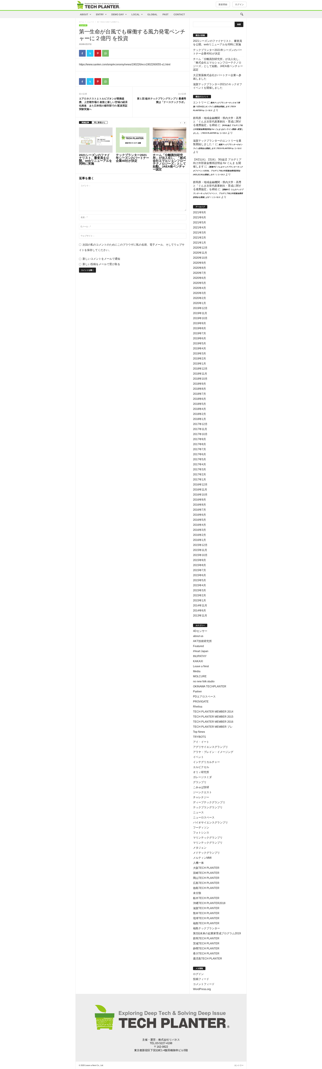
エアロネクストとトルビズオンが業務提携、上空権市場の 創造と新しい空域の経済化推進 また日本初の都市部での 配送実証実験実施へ (103, 104)
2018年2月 (199, 414)
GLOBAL (152, 14)
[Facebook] (82, 53)
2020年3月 (199, 293)
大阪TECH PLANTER (206, 867)
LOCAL (135, 14)
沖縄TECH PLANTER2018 (209, 903)
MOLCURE (200, 676)
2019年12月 (200, 308)
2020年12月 (200, 247)
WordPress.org (202, 989)
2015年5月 (199, 580)
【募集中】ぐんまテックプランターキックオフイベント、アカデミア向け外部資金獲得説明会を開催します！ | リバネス (218, 193)
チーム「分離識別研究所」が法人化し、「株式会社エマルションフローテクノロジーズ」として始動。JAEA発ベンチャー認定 (169, 162)
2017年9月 (199, 439)
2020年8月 (199, 267)
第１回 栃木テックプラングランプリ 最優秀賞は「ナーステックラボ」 (161, 100)
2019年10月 (200, 318)
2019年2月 (199, 358)
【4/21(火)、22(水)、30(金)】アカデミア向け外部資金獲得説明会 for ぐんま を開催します (217, 163)
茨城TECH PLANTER (206, 943)
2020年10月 (200, 257)
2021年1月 (199, 242)
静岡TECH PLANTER (206, 948)
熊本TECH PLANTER (206, 913)
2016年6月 (199, 514)
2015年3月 (199, 590)
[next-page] (184, 122)
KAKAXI (198, 661)
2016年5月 (199, 519)
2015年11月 (200, 550)
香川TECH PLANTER (206, 953)
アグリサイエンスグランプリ (210, 746)
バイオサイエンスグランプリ (210, 822)
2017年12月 (200, 424)
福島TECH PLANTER (206, 923)
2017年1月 (199, 479)
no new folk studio (203, 681)
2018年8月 (199, 388)
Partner (197, 691)
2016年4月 (199, 524)
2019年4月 (199, 348)
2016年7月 (199, 509)
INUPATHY (200, 656)
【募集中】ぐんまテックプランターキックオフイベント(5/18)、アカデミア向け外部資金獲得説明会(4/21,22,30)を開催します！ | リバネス (218, 171)
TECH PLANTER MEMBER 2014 (213, 711)
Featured (198, 646)
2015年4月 (199, 585)
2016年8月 (199, 504)
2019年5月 (199, 343)
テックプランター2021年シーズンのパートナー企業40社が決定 (132, 157)
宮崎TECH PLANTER (206, 872)
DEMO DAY (117, 14)
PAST (166, 14)
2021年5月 (199, 222)
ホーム (81, 22)
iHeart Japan (200, 651)
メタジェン (199, 847)
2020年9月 (199, 262)
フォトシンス (201, 832)
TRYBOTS (199, 736)
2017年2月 (199, 474)
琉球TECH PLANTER (206, 918)
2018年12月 (200, 368)
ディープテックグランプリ (209, 802)
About (84, 14)
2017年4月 (199, 464)
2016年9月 (199, 499)
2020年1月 (199, 303)
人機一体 (198, 862)
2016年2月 (199, 534)
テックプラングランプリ (208, 807)
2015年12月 (200, 545)
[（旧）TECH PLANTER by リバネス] (98, 5)
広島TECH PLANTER (206, 883)
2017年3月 (199, 469)
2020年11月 (200, 252)
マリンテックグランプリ (208, 837)
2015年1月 (199, 600)
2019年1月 (199, 363)
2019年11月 (200, 313)
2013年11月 (200, 615)
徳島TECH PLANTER (206, 888)
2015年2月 (199, 595)
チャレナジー (201, 797)
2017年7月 (199, 449)
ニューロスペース (203, 817)
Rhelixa (197, 706)
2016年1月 (199, 540)
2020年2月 (199, 298)
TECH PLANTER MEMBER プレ (213, 726)
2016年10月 (200, 494)
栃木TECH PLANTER (206, 898)
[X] (90, 53)
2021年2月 (199, 237)
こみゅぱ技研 (201, 787)
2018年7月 (199, 393)
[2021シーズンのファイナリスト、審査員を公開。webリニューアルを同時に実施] (96, 140)
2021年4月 (199, 227)
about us (198, 636)
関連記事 (85, 122)
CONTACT (179, 14)
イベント (198, 757)
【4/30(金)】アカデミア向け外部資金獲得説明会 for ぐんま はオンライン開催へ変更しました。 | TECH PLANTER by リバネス (218, 129)
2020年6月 (199, 277)
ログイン (239, 4)
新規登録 (223, 4)
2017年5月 (199, 459)
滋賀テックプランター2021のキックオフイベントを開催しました (217, 86)
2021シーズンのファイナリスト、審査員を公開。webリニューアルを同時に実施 (95, 159)
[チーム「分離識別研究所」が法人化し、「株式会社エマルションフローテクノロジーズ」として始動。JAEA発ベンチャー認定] (169, 140)
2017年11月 (200, 429)
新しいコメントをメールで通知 (101, 258)
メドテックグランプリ (206, 852)
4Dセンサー (200, 631)
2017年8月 (199, 444)
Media (196, 671)
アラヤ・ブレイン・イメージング (213, 752)
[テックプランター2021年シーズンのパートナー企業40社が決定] (132, 140)
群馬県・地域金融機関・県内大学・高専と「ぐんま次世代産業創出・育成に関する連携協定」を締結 (217, 121)
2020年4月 (199, 288)
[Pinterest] (97, 53)
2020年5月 (199, 283)
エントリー (199, 102)
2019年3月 (199, 353)
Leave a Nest (201, 666)
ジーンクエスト (202, 792)
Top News (199, 731)
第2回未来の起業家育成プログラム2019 (217, 933)
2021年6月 (199, 217)
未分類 (197, 893)
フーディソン (201, 827)
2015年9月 (199, 560)
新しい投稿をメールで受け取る (101, 264)
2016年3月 (199, 529)
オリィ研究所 (201, 772)
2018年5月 (199, 403)
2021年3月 (199, 232)
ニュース (90, 22)
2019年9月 (199, 323)
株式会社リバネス (169, 1039)
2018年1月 (199, 419)
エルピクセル (201, 767)
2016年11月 (200, 489)
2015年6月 (199, 575)
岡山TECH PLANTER (206, 877)
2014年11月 (200, 605)
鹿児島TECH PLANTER (207, 958)
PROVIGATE (201, 701)
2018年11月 (200, 373)
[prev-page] (180, 122)
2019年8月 (199, 328)
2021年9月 (199, 212)
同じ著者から (99, 122)
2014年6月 (199, 610)
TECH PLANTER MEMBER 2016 (213, 721)
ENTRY (100, 14)
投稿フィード (201, 979)
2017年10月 (200, 434)
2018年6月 (199, 398)
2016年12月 (200, 484)
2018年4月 (199, 409)
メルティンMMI (202, 857)
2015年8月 (199, 565)
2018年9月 (199, 383)
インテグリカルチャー (206, 762)
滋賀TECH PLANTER (206, 908)
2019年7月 (199, 333)
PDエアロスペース (204, 696)
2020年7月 (199, 272)
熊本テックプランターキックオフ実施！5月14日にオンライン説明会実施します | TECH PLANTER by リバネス (216, 106)
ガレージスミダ (202, 777)
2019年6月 (199, 338)
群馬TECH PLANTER (206, 938)
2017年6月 (199, 454)
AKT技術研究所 (202, 641)
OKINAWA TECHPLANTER (209, 686)
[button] (241, 14)
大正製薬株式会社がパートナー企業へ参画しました (217, 77)
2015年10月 (200, 555)
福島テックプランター (206, 928)
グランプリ (199, 782)
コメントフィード (203, 984)
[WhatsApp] (105, 53)
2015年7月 (199, 570)
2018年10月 (200, 378)
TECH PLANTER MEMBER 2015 (213, 716)
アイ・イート (201, 741)
